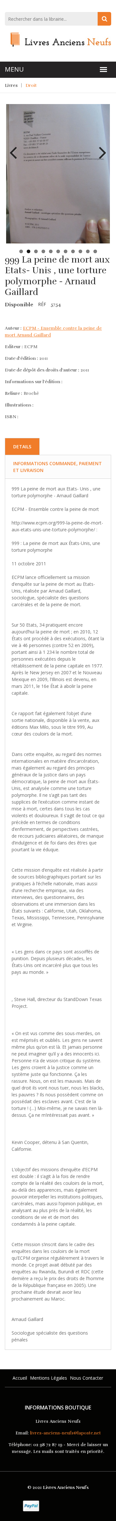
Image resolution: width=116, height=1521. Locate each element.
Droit (31, 85)
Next (100, 147)
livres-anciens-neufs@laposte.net (65, 1433)
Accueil (20, 1378)
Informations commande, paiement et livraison (57, 466)
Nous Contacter (86, 1378)
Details (22, 446)
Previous (15, 147)
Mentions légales (48, 1378)
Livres (11, 85)
